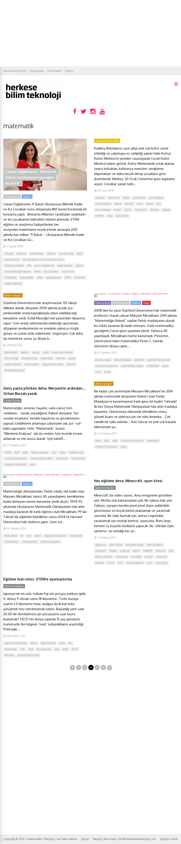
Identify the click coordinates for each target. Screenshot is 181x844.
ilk (22, 535)
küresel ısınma (29, 358)
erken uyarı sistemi (62, 352)
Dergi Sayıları (37, 70)
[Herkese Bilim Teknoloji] (33, 101)
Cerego (113, 550)
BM (29, 265)
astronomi (113, 197)
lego (171, 550)
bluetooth (100, 550)
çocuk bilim (139, 197)
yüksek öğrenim (13, 283)
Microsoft (136, 556)
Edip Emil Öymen (104, 487)
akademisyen (36, 253)
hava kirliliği (11, 358)
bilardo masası (103, 359)
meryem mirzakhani (15, 464)
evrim (140, 203)
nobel (40, 277)
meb (22, 649)
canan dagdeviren (44, 265)
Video (146, 303)
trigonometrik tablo (52, 364)
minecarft (161, 556)
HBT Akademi (54, 70)
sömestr (99, 215)
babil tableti (11, 352)
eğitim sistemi (48, 643)
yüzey (107, 371)
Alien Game (115, 544)
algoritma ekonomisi (16, 643)
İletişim (69, 70)
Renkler (154, 209)
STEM (68, 277)
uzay (109, 215)
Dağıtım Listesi (169, 839)
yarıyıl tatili (122, 215)
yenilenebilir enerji (14, 370)
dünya (35, 352)
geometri (139, 359)
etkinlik (129, 203)
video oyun (162, 562)
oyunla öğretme (134, 562)
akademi (21, 253)
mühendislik (26, 277)
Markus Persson (103, 556)
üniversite (79, 277)
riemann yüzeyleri (50, 541)
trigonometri (31, 364)
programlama (53, 277)
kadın (37, 271)
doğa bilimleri (65, 265)
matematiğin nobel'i (132, 365)
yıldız (33, 464)
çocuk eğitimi (156, 197)
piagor (71, 358)
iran (54, 452)
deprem (25, 352)
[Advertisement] (90, 33)
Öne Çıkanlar (12, 196)
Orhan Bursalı (12, 400)
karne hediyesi (102, 209)
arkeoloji (100, 197)
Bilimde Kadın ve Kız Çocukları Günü (43, 259)
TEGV (75, 649)
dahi (17, 452)
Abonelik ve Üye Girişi (14, 70)
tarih (149, 562)
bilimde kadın (12, 259)
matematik (11, 277)
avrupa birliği (66, 253)
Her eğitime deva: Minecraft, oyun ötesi (128, 481)
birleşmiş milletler (14, 265)
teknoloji (9, 655)
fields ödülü (11, 535)
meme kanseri (29, 541)
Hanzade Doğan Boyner (18, 271)
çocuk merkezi (103, 203)
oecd (30, 649)
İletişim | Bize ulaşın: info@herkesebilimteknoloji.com (124, 839)
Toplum (27, 196)
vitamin (71, 364)
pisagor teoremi (13, 364)
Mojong (99, 562)
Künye (85, 839)
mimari (149, 556)
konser (117, 209)
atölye (126, 197)
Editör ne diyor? (13, 295)
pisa (57, 649)
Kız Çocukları (51, 271)
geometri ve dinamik (159, 359)
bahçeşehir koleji (134, 544)
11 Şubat (9, 253)
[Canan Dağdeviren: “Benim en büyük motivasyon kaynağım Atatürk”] (45, 189)
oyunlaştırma (44, 649)
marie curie (68, 271)
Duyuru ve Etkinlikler (107, 140)
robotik (166, 209)
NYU (120, 562)
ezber (62, 643)
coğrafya (124, 550)
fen (70, 643)
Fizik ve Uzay (102, 303)
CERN (8, 452)
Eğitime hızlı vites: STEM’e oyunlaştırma (37, 579)
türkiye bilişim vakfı (28, 655)
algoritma (100, 544)
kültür (127, 209)
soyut (165, 365)
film (158, 203)
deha (25, 452)
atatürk (51, 253)
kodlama (160, 550)
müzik (110, 562)
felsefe (149, 203)
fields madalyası (122, 359)
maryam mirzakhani (106, 365)
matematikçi (78, 458)
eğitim (79, 265)
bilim (79, 253)
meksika (60, 358)
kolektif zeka (76, 452)
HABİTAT (147, 550)
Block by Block (155, 544)
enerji (46, 352)
